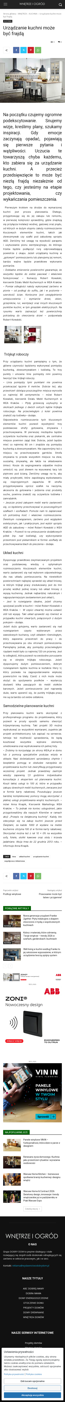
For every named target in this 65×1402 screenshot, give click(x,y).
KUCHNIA (33, 13)
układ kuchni (24, 856)
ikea (14, 856)
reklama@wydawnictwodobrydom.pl (30, 1265)
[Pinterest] (31, 50)
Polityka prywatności (14, 1374)
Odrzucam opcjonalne (32, 1381)
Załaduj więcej (31, 1208)
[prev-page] (5, 966)
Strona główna (9, 13)
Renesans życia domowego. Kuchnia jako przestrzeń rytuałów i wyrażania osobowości (41, 1160)
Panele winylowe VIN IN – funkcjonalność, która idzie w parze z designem (41, 1142)
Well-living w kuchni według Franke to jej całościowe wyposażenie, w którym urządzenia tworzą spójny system (42, 952)
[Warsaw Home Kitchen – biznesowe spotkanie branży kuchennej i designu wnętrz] (12, 1179)
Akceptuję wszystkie (32, 1395)
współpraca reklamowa (14, 861)
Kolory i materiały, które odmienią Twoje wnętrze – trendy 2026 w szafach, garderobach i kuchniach (40, 935)
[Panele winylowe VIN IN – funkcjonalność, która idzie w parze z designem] (12, 1145)
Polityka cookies (34, 1374)
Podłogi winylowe (12, 894)
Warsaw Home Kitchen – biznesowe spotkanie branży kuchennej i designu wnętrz (41, 1177)
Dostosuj (32, 1388)
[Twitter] (23, 50)
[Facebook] (16, 50)
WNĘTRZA (22, 13)
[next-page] (10, 966)
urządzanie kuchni (41, 856)
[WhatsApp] (38, 50)
